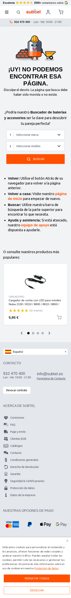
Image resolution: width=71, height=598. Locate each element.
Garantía (15, 474)
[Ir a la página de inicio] (33, 11)
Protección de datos (22, 488)
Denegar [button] (37, 590)
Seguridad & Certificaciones (27, 481)
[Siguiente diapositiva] (49, 333)
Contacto (15, 452)
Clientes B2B (18, 438)
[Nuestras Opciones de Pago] (12, 524)
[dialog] (35, 567)
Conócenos (17, 417)
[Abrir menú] (8, 12)
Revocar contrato (16, 390)
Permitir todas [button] (37, 578)
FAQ (12, 424)
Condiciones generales (24, 459)
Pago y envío (18, 431)
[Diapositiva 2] (33, 333)
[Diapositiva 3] (38, 333)
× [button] (67, 540)
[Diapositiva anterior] (21, 333)
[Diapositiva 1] (28, 333)
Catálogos (16, 445)
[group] (18, 310)
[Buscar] (18, 12)
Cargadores (16, 296)
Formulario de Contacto (51, 378)
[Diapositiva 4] (42, 333)
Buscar (38, 159)
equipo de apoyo (35, 225)
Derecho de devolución (24, 467)
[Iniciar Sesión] (48, 12)
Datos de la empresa (22, 495)
